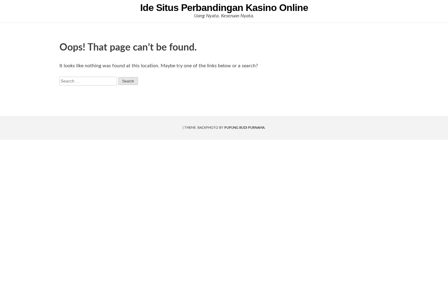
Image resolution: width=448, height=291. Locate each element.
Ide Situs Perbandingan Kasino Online (224, 7)
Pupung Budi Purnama (244, 127)
